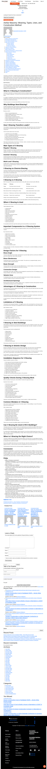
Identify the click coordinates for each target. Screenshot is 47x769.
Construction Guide (8, 19)
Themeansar (32, 725)
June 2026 (7, 649)
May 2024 (7, 678)
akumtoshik (16, 30)
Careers (7, 758)
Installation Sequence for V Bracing (11, 65)
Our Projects (7, 736)
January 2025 (8, 667)
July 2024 (7, 675)
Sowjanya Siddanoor (21, 596)
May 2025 (7, 661)
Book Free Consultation (9, 17)
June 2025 (7, 660)
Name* (17, 569)
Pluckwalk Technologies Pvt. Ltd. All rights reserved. (24, 767)
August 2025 (8, 657)
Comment (7, 547)
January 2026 (8, 650)
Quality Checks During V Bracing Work (12, 66)
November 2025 (8, 653)
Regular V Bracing (10, 43)
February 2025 (8, 665)
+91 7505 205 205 (31, 3)
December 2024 (8, 668)
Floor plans (7, 749)
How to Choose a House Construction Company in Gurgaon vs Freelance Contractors (21, 640)
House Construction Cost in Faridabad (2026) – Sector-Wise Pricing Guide (10, 512)
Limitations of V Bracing (9, 61)
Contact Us (7, 760)
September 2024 (8, 672)
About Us (7, 752)
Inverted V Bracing (10, 44)
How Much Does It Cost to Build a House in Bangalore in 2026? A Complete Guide (23, 513)
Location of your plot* (8, 579)
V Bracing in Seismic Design (10, 63)
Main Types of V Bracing (9, 42)
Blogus (26, 725)
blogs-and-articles (22, 7)
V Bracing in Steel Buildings (10, 62)
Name (6, 550)
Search (5, 628)
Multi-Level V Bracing (11, 45)
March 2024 (7, 680)
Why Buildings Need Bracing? (10, 39)
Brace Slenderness (10, 54)
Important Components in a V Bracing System (13, 50)
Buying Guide (8, 685)
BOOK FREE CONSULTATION (23, 585)
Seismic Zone (9, 57)
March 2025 (7, 664)
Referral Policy (19, 755)
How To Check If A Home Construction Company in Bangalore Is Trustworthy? (36, 513)
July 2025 (7, 658)
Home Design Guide (9, 688)
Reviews (7, 762)
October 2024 (8, 671)
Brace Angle (9, 53)
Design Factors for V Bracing (10, 51)
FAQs (6, 72)
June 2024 (7, 676)
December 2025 (8, 651)
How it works (7, 734)
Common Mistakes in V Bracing (11, 67)
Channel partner (19, 740)
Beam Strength (10, 55)
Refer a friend (18, 737)
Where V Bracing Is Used (10, 49)
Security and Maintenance (10, 693)
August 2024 (8, 673)
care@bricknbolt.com (33, 746)
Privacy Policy (18, 748)
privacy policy (40, 586)
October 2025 (8, 654)
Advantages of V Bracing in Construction (12, 60)
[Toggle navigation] (23, 4)
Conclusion (7, 71)
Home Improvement (9, 689)
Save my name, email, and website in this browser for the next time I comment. (21, 558)
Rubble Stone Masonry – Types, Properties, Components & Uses (16, 501)
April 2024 (7, 679)
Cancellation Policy (20, 752)
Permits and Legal (9, 692)
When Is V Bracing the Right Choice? (12, 69)
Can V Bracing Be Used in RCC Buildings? (13, 68)
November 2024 (8, 669)
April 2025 (7, 662)
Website (6, 555)
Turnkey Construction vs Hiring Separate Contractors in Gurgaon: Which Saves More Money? (21, 617)
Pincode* (5, 582)
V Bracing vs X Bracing (9, 48)
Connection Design (10, 56)
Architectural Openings (11, 59)
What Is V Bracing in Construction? (11, 38)
